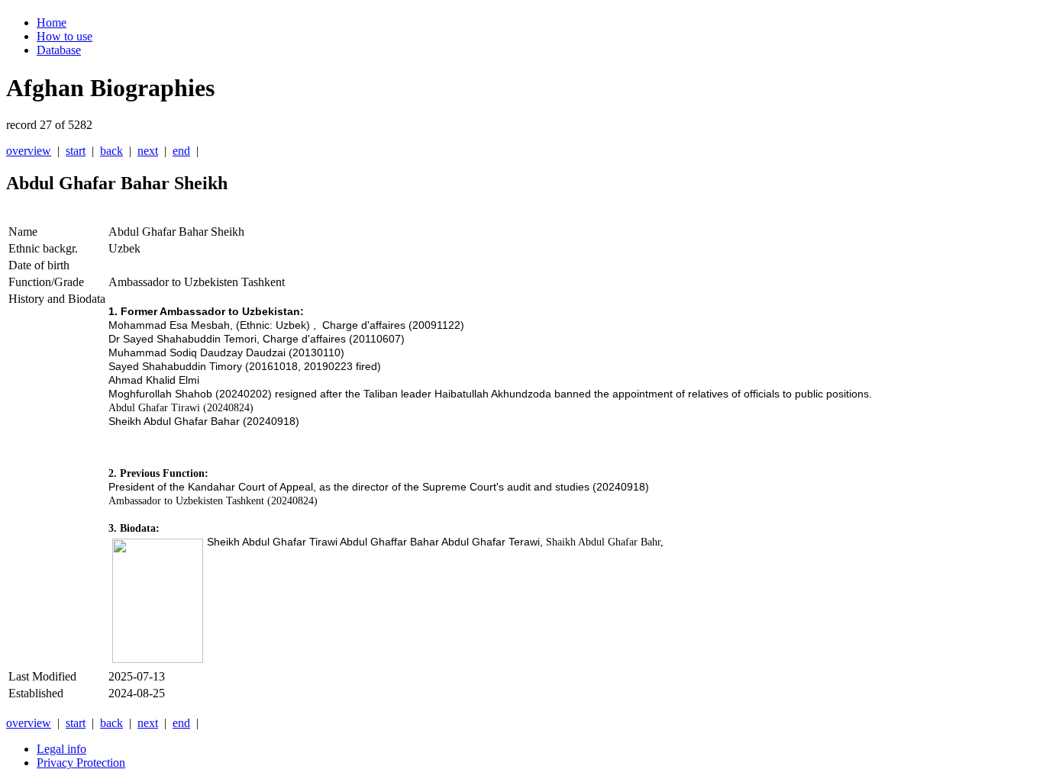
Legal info (61, 748)
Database (59, 49)
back (111, 150)
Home (51, 22)
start (76, 150)
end (181, 150)
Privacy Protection (81, 762)
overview (28, 150)
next (147, 150)
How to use (64, 36)
